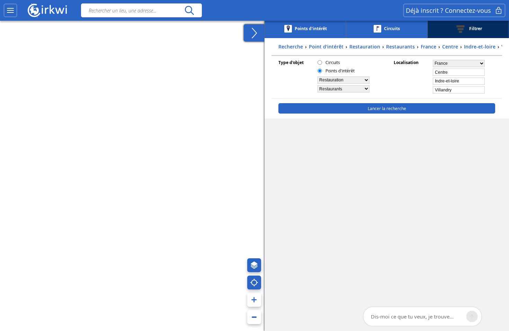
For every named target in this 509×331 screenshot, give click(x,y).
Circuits (332, 62)
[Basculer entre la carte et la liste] (254, 33)
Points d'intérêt (340, 70)
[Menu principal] (10, 10)
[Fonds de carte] (254, 265)
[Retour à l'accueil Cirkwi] (47, 10)
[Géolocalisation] (254, 282)
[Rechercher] (189, 10)
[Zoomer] (254, 300)
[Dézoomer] (254, 317)
